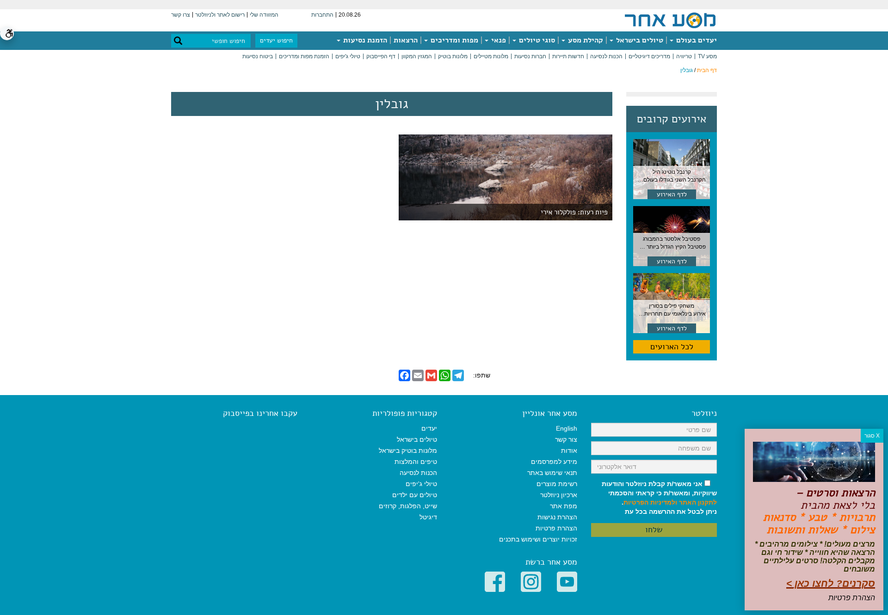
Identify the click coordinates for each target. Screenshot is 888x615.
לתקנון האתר (698, 502)
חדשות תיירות (568, 56)
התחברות (322, 15)
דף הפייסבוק (380, 56)
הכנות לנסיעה (606, 56)
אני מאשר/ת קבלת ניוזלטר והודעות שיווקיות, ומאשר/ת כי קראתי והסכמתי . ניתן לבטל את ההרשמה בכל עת (659, 497)
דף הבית (707, 70)
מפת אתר (563, 506)
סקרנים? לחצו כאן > (830, 583)
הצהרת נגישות (557, 517)
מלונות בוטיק (453, 56)
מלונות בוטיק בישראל (408, 450)
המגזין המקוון (416, 56)
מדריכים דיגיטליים (649, 56)
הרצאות (406, 40)
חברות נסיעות (530, 56)
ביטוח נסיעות (257, 56)
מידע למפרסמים (554, 461)
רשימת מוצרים (556, 483)
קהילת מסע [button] (584, 40)
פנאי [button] (497, 40)
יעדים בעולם (695, 40)
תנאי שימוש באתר (552, 472)
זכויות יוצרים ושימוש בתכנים (538, 539)
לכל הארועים (671, 346)
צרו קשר (180, 15)
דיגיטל (428, 517)
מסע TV (707, 56)
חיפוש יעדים (276, 40)
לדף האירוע (672, 194)
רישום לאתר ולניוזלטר (220, 15)
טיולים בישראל (638, 40)
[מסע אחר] (670, 20)
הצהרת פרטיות (556, 528)
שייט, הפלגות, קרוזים (408, 506)
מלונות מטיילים (491, 56)
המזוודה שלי (264, 15)
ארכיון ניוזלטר (558, 495)
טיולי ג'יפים (347, 56)
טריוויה (684, 56)
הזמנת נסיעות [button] (364, 40)
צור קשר (566, 439)
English (566, 428)
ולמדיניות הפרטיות (650, 502)
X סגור (872, 435)
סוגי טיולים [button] (536, 40)
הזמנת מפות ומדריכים (304, 56)
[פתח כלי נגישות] (7, 33)
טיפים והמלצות (416, 461)
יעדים (429, 428)
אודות (569, 450)
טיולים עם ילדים (414, 495)
